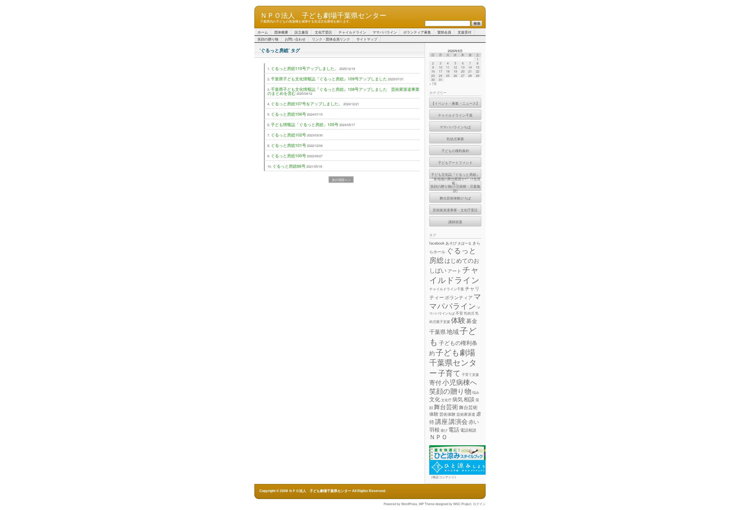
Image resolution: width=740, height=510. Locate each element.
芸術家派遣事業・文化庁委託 (455, 209)
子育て (449, 372)
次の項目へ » (341, 179)
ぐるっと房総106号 (288, 114)
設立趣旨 (301, 31)
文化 (434, 399)
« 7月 (433, 83)
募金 (471, 320)
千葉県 (437, 331)
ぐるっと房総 (452, 255)
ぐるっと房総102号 (288, 135)
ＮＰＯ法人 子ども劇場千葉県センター (323, 14)
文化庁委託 (323, 31)
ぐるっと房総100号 (288, 155)
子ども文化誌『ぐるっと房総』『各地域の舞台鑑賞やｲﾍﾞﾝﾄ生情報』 (455, 175)
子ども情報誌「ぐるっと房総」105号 (304, 124)
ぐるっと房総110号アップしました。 (304, 68)
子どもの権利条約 (455, 150)
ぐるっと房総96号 (289, 166)
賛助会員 (444, 31)
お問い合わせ (295, 38)
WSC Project (462, 503)
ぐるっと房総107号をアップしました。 (307, 103)
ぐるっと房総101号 (288, 145)
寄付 (435, 382)
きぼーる (464, 243)
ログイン (479, 503)
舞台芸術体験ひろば (455, 197)
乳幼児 (469, 313)
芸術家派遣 (465, 414)
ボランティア (459, 297)
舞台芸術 (446, 406)
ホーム (263, 31)
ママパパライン (385, 31)
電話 (453, 429)
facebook (437, 243)
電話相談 (468, 430)
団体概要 (281, 31)
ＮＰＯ (438, 436)
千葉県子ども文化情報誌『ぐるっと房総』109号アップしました (329, 79)
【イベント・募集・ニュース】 (455, 103)
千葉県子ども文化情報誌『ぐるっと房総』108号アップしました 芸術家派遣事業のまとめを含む (343, 91)
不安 (459, 313)
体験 (458, 320)
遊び (444, 430)
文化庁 (446, 399)
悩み (475, 392)
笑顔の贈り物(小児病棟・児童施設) (455, 187)
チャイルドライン (352, 31)
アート (454, 270)
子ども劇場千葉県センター (453, 362)
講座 (441, 421)
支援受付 (464, 31)
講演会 (458, 421)
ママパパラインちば (455, 126)
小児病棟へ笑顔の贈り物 (453, 386)
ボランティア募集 (417, 31)
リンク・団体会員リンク (331, 38)
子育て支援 (470, 374)
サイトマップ (366, 38)
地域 (453, 331)
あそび (451, 243)
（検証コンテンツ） (443, 476)
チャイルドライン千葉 (455, 114)
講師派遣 (455, 221)
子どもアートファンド (455, 162)
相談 (469, 399)
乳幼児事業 (455, 138)
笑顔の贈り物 (268, 38)
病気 (457, 399)
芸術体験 (447, 414)
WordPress (409, 503)
